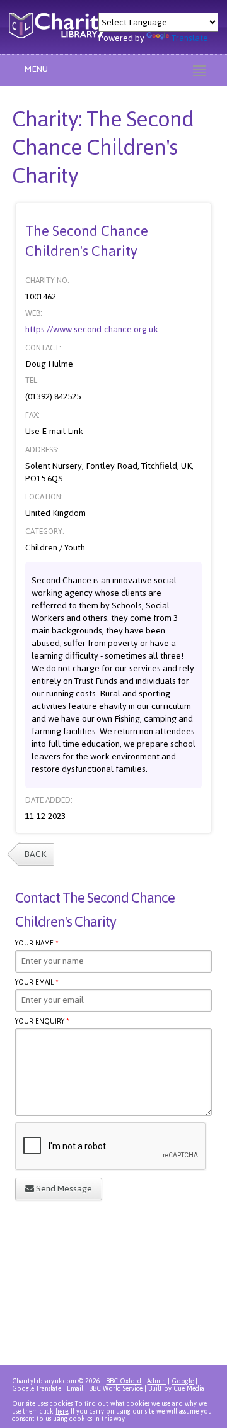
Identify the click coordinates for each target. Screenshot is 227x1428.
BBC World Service (116, 1388)
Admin (156, 1381)
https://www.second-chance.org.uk (91, 329)
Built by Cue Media (176, 1388)
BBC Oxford (123, 1381)
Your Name (37, 945)
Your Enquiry (42, 1023)
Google (183, 1381)
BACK (35, 853)
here (61, 1411)
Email (75, 1388)
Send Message (63, 1188)
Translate (190, 38)
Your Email (37, 984)
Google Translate (36, 1388)
